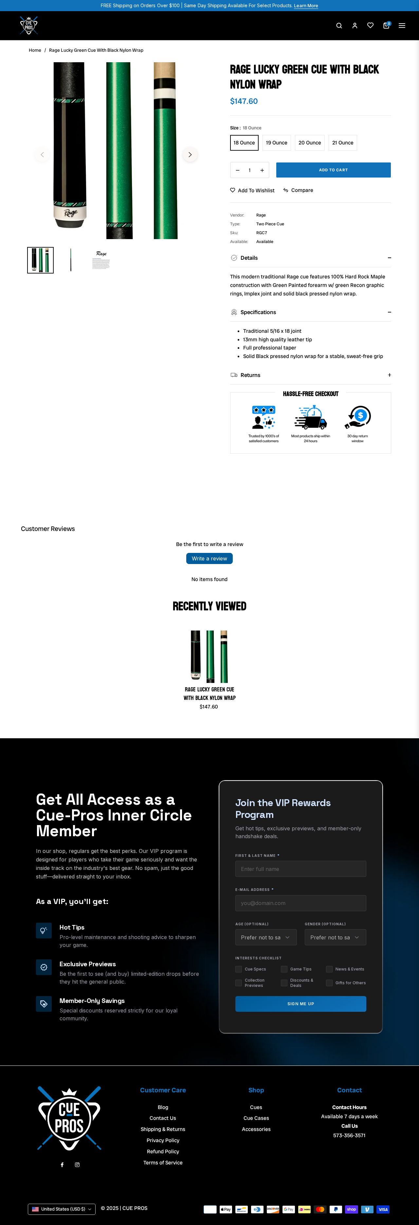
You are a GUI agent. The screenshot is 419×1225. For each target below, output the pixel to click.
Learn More (306, 6)
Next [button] (190, 154)
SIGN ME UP (300, 1004)
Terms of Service (163, 1162)
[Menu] (402, 25)
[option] (116, 150)
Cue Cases (256, 1118)
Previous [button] (42, 154)
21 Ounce (343, 142)
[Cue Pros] (29, 25)
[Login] (355, 25)
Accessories (256, 1129)
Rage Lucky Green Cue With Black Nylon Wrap (210, 694)
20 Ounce (310, 142)
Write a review (209, 558)
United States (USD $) (63, 1209)
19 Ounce (276, 142)
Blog (163, 1107)
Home (35, 50)
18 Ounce (244, 142)
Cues (256, 1107)
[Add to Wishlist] (370, 25)
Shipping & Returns (163, 1129)
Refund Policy (163, 1151)
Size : (246, 128)
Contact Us (163, 1118)
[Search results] (339, 25)
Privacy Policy (163, 1140)
